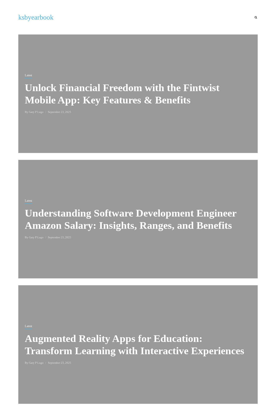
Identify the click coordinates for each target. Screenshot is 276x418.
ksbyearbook (35, 17)
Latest (28, 75)
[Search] (256, 17)
